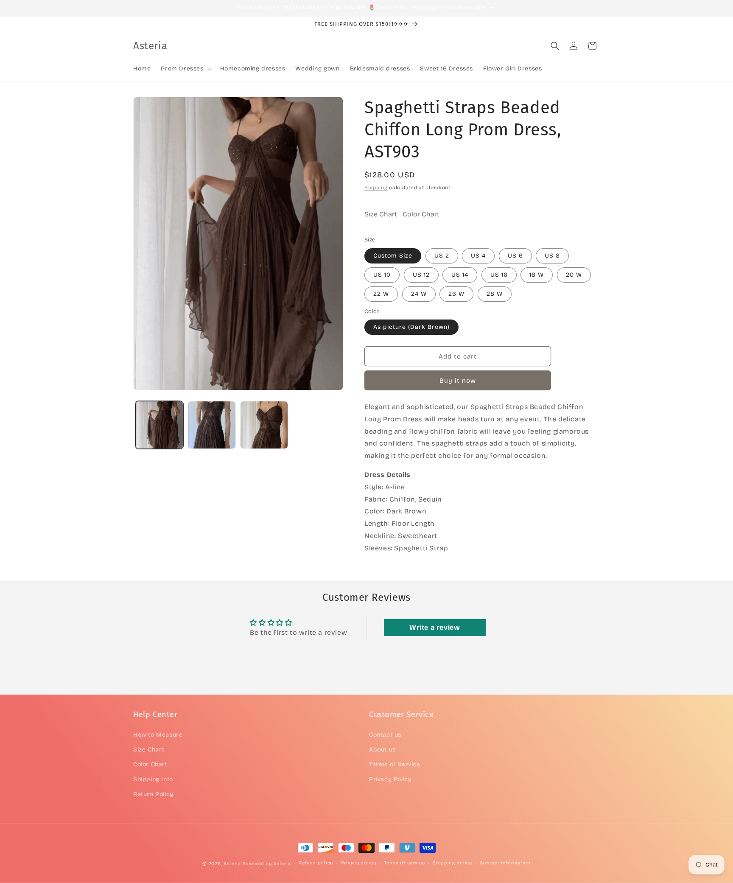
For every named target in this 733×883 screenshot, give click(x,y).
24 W (419, 293)
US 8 (552, 255)
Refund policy (316, 863)
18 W (536, 274)
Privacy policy (358, 863)
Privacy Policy (390, 779)
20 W (574, 274)
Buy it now (457, 380)
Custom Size (392, 255)
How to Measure (157, 734)
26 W (456, 293)
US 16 (499, 274)
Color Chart (421, 214)
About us (382, 749)
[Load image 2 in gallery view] (211, 425)
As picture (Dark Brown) (411, 327)
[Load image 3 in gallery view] (264, 425)
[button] (185, 69)
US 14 (459, 274)
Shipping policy (452, 863)
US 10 (382, 274)
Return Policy (153, 794)
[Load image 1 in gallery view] (159, 425)
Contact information (505, 863)
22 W (381, 293)
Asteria (232, 863)
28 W (495, 293)
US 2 (441, 255)
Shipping (376, 188)
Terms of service (404, 863)
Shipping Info (153, 779)
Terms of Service (394, 764)
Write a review (434, 627)
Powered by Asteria (267, 863)
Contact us (385, 734)
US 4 (478, 255)
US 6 (515, 255)
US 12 (421, 274)
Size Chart (380, 214)
